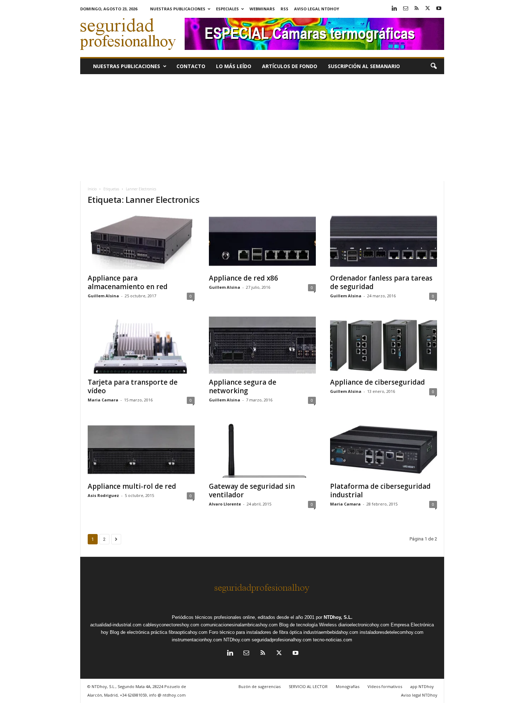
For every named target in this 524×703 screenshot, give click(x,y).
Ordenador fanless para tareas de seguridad (381, 282)
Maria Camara (103, 399)
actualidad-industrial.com (116, 624)
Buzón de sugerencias (259, 686)
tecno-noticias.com (332, 639)
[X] (427, 9)
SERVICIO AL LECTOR (308, 686)
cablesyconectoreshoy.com (171, 624)
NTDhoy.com (237, 639)
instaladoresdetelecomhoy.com (391, 632)
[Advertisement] (262, 128)
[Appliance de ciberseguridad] (383, 345)
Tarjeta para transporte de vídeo (133, 386)
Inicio (92, 188)
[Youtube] (439, 9)
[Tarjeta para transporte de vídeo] (141, 345)
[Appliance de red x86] (262, 241)
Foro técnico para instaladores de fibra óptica (255, 632)
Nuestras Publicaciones (177, 8)
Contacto (190, 66)
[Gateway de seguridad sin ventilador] (262, 449)
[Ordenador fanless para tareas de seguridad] (383, 241)
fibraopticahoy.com (188, 632)
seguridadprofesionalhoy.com (282, 639)
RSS (284, 8)
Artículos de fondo (289, 66)
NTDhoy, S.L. (338, 617)
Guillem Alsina (103, 295)
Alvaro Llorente (225, 504)
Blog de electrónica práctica (138, 632)
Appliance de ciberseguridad (377, 382)
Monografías (347, 686)
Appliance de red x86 (243, 278)
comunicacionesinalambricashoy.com (239, 624)
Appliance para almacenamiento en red (128, 282)
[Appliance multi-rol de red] (141, 449)
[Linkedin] (394, 9)
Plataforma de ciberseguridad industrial (380, 490)
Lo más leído (233, 66)
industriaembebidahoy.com (330, 632)
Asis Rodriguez (103, 495)
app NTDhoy (422, 686)
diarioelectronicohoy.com (363, 624)
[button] (433, 66)
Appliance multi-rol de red (132, 486)
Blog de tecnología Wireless (308, 624)
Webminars (262, 8)
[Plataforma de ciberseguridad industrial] (383, 449)
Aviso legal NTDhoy (316, 8)
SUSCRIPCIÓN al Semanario (364, 66)
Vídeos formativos (385, 686)
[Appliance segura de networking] (262, 345)
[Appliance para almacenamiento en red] (141, 241)
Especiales (227, 8)
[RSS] (416, 9)
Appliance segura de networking (242, 386)
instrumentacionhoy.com (197, 639)
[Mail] (405, 9)
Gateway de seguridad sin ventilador (252, 490)
